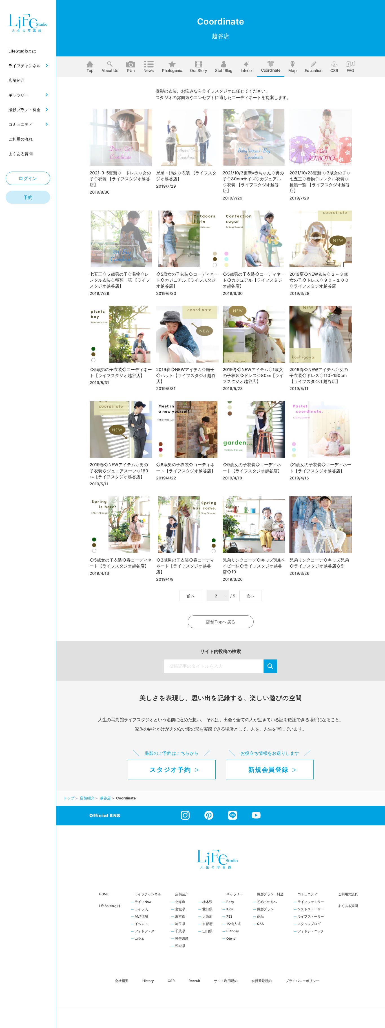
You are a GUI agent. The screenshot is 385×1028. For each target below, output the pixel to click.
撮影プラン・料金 (270, 894)
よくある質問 (348, 906)
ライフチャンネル (148, 894)
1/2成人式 (233, 924)
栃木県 (207, 902)
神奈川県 (181, 939)
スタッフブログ (309, 924)
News (148, 70)
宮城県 (180, 909)
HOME (104, 894)
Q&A (260, 924)
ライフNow (143, 902)
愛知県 (207, 909)
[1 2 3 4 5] (218, 596)
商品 (260, 917)
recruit (194, 980)
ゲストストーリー (311, 909)
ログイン (28, 178)
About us (109, 70)
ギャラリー (234, 894)
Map (292, 70)
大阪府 (207, 917)
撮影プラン (265, 909)
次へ (251, 596)
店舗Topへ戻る (220, 621)
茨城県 (180, 946)
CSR (334, 70)
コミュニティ (307, 894)
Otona (231, 939)
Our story (198, 70)
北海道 (180, 902)
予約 (28, 197)
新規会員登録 (268, 769)
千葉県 (180, 931)
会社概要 (122, 980)
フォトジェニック (311, 931)
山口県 (207, 931)
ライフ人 (141, 909)
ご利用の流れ (348, 894)
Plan (131, 70)
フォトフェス (144, 931)
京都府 (207, 924)
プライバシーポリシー (302, 980)
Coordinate (270, 70)
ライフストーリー (311, 917)
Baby (230, 902)
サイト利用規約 (226, 980)
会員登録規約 (261, 980)
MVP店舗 (141, 917)
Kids (229, 909)
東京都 (180, 917)
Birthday (232, 931)
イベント (141, 924)
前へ (191, 596)
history (148, 980)
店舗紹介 (181, 894)
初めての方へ (267, 902)
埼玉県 (180, 924)
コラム (140, 939)
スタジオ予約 (170, 769)
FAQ (350, 70)
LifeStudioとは (110, 906)
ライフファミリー (311, 902)
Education (313, 70)
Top (90, 70)
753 (229, 917)
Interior (247, 70)
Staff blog (224, 70)
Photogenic (172, 70)
